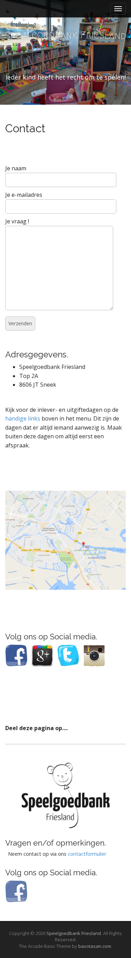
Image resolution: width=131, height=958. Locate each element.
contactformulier (87, 854)
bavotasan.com (94, 946)
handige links (22, 418)
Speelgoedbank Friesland (73, 933)
